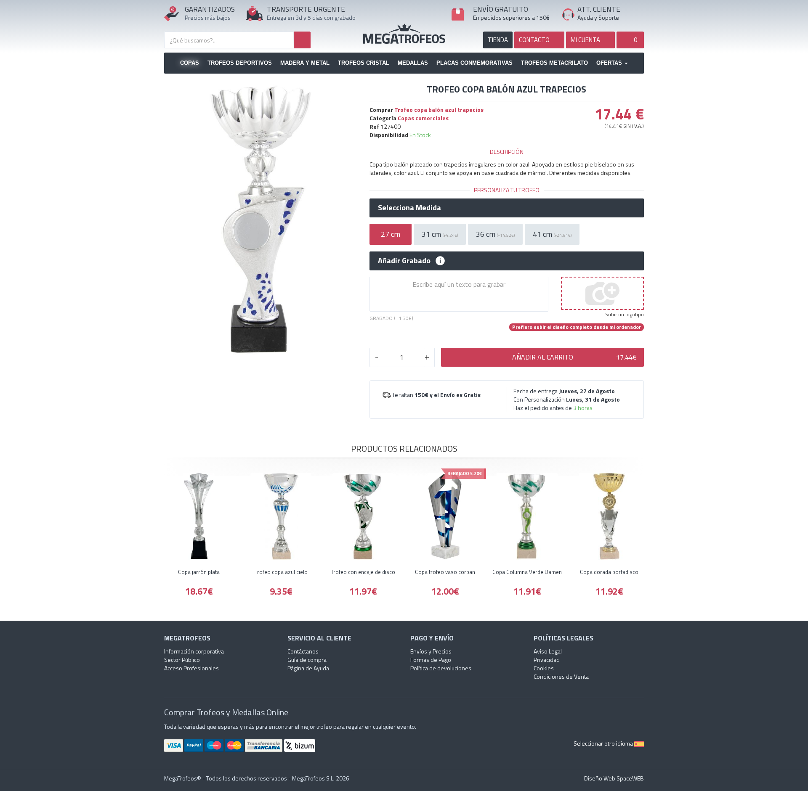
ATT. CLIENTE (598, 9)
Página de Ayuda (308, 668)
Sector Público (182, 659)
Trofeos (404, 34)
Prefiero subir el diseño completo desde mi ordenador (576, 327)
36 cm (495, 234)
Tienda (498, 40)
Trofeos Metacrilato (554, 63)
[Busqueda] (302, 40)
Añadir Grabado (404, 260)
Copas (189, 63)
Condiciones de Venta (561, 676)
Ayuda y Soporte (598, 17)
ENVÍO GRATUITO (500, 9)
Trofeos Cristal (363, 63)
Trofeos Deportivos (239, 63)
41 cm (552, 234)
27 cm (390, 234)
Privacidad (547, 659)
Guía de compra (307, 659)
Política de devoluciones (440, 668)
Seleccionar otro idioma (604, 743)
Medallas (413, 63)
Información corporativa (194, 651)
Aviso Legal (548, 651)
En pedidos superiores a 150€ (511, 17)
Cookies (544, 668)
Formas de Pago (430, 659)
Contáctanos (303, 651)
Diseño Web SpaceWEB (614, 778)
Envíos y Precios (431, 651)
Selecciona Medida (409, 207)
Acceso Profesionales (191, 668)
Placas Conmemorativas (474, 63)
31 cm (440, 234)
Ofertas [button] (610, 63)
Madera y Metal (305, 63)
